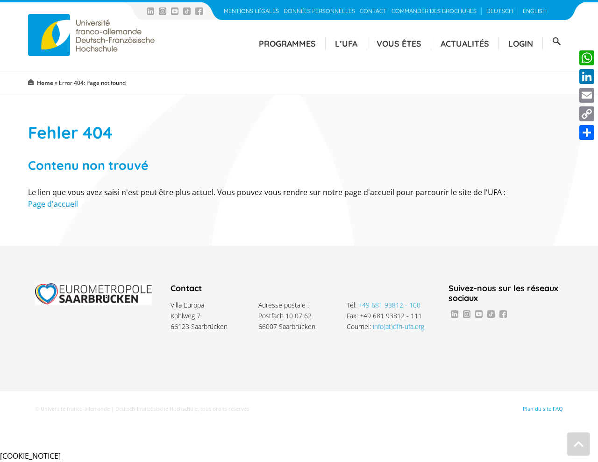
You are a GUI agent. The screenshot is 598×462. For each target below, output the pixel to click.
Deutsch (499, 10)
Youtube (174, 11)
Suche (556, 41)
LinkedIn (150, 11)
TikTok (187, 11)
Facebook (199, 11)
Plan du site (537, 409)
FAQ (558, 409)
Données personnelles (319, 10)
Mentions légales (251, 10)
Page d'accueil (53, 204)
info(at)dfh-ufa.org (398, 326)
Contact (373, 10)
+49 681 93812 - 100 (389, 305)
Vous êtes (399, 43)
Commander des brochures (434, 10)
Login (520, 43)
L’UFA (346, 43)
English (535, 10)
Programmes (287, 43)
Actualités (465, 43)
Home (45, 83)
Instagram (162, 11)
